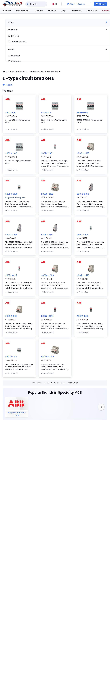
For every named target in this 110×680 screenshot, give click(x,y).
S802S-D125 (47, 316)
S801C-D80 (47, 234)
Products (7, 10)
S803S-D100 (47, 194)
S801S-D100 (83, 234)
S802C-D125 (83, 275)
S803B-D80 (11, 356)
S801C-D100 (83, 194)
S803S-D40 (11, 153)
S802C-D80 (11, 316)
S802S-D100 (11, 194)
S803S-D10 (46, 112)
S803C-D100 (47, 356)
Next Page (73, 382)
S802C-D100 (47, 275)
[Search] (27, 4)
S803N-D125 (83, 153)
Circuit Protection (16, 71)
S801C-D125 (11, 234)
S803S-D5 (10, 112)
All (4, 71)
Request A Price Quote (15, 198)
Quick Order (76, 10)
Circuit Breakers (36, 71)
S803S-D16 (82, 112)
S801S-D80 (46, 153)
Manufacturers (22, 10)
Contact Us (92, 10)
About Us (52, 10)
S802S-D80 (82, 316)
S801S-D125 (11, 275)
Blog (63, 10)
